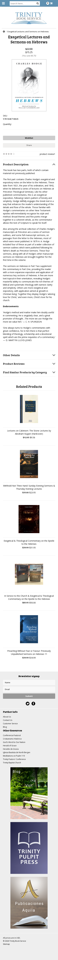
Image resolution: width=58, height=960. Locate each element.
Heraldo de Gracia (11, 749)
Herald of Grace (10, 745)
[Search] (37, 3)
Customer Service (10, 723)
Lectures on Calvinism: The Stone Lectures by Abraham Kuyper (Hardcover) (29, 432)
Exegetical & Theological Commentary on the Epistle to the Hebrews (29, 542)
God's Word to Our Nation (14, 742)
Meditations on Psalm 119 (14, 756)
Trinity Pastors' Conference (14, 759)
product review (47, 154)
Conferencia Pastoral (12, 735)
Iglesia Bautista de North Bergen (16, 752)
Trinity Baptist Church (12, 762)
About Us (7, 716)
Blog (5, 727)
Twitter (27, 703)
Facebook (33, 703)
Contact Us (7, 720)
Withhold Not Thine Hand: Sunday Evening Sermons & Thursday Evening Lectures (29, 487)
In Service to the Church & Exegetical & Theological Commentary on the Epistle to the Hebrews (29, 597)
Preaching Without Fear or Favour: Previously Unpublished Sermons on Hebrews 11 (29, 652)
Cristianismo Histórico (12, 739)
